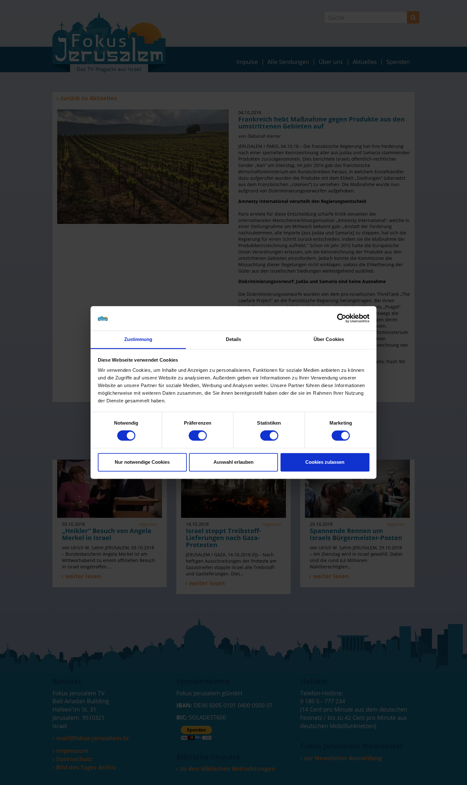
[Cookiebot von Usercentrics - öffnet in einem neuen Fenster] (341, 318)
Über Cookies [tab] (329, 339)
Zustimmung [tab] (138, 339)
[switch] (198, 436)
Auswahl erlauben (233, 462)
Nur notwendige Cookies (142, 462)
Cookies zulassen (324, 462)
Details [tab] (233, 339)
